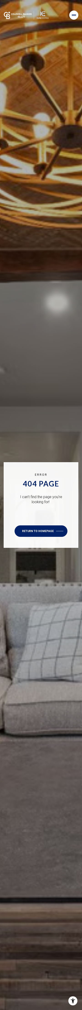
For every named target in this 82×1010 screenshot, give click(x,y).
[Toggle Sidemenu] (73, 15)
